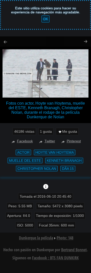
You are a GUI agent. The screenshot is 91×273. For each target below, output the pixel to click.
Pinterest (74, 141)
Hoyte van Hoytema (54, 152)
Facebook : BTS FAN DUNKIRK (55, 258)
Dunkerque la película (36, 238)
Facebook (25, 141)
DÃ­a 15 (68, 169)
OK (45, 19)
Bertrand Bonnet (74, 250)
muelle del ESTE (25, 160)
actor (23, 152)
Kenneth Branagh (64, 160)
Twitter (49, 141)
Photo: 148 (65, 238)
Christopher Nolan (36, 169)
